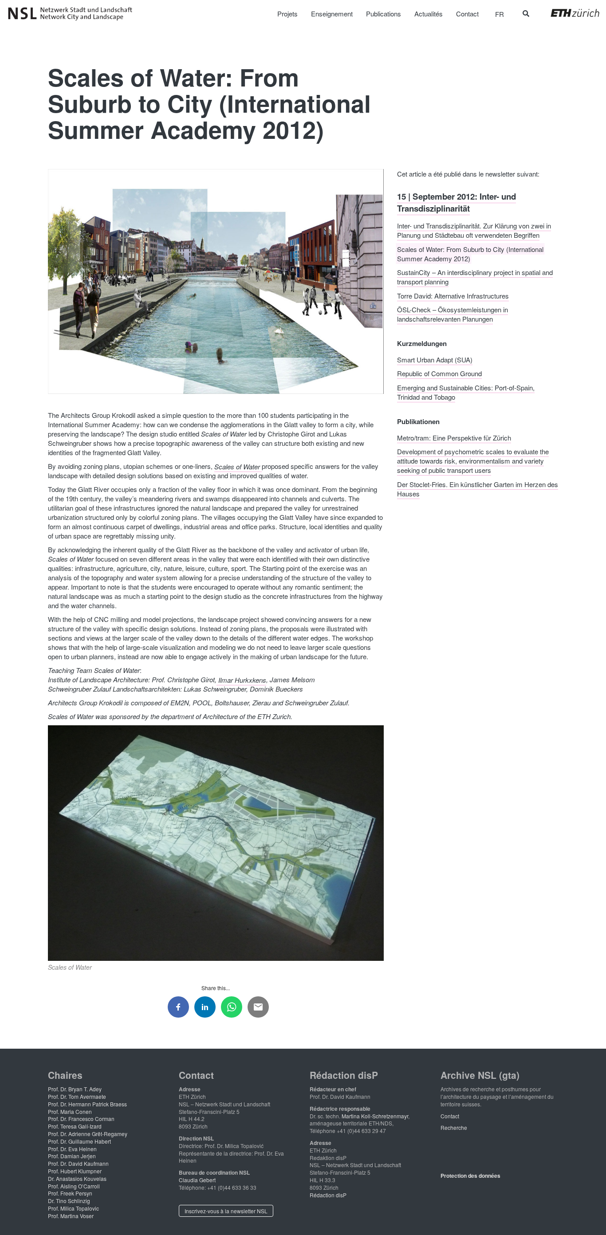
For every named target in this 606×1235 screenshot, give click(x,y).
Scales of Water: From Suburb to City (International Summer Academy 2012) (470, 253)
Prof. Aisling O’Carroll (74, 1186)
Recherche (454, 1127)
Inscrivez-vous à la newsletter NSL (226, 1211)
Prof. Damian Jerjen (72, 1156)
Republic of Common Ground (439, 373)
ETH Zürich (568, 13)
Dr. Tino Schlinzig (69, 1200)
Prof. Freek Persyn (70, 1193)
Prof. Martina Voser (71, 1215)
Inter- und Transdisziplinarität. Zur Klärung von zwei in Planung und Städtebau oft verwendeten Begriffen (474, 230)
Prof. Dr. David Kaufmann (78, 1163)
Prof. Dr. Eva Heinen (72, 1148)
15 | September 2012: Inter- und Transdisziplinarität (456, 202)
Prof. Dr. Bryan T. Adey (75, 1089)
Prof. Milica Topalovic (73, 1208)
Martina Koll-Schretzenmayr (375, 1116)
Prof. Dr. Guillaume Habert (79, 1141)
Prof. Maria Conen (70, 1111)
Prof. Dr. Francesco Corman (81, 1118)
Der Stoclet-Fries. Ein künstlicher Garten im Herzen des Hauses (477, 488)
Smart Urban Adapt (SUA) (434, 359)
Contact (450, 1116)
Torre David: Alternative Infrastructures (453, 295)
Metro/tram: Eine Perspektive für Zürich (454, 437)
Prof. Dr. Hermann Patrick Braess (87, 1104)
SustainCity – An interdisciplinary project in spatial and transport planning (475, 276)
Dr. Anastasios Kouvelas (77, 1178)
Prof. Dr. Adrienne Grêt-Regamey (87, 1133)
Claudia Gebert (197, 1180)
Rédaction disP (328, 1195)
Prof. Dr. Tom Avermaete (77, 1096)
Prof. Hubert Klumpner (75, 1171)
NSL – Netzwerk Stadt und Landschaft (73, 14)
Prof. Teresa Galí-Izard (75, 1126)
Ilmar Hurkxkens (241, 679)
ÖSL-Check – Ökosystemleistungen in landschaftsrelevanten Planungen (452, 314)
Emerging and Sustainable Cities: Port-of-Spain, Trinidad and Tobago (466, 391)
